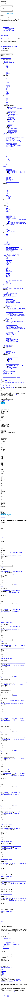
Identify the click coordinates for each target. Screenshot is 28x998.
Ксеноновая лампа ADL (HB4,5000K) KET (10, 831)
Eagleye (10, 358)
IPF (6, 74)
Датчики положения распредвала (13, 329)
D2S (7, 191)
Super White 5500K (12, 131)
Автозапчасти (6, 319)
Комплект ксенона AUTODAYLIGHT (16, 171)
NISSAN (8, 273)
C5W (7, 87)
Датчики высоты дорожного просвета (14, 323)
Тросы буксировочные (11, 318)
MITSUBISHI (9, 271)
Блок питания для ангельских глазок (14, 249)
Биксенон (5, 212)
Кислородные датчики (11, 335)
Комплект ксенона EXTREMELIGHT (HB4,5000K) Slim (13, 883)
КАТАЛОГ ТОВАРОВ (6, 58)
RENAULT (8, 274)
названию (24, 515)
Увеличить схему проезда (6, 967)
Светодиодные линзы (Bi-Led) (12, 247)
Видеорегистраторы (10, 300)
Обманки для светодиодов (11, 144)
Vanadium (10, 124)
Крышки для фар (7, 294)
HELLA (7, 68)
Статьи (4, 949)
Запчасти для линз (10, 250)
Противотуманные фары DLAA (10, 255)
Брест (9, 361)
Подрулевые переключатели (12, 341)
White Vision (11, 117)
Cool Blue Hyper (11, 112)
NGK (9, 366)
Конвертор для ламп (10, 290)
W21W (7, 93)
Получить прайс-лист (5, 400)
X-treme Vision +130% (13, 114)
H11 (6, 81)
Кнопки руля (8, 338)
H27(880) (14, 382)
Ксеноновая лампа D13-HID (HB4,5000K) (10, 611)
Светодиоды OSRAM (10, 139)
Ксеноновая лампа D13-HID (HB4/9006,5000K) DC (12, 574)
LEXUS (7, 268)
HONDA (8, 264)
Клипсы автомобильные (8, 345)
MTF (7, 72)
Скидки (6, 61)
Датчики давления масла (11, 325)
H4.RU (4, 989)
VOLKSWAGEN (9, 279)
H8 (6, 156)
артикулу (3, 517)
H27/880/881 (8, 196)
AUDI (7, 257)
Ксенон (5, 166)
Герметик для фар (7, 295)
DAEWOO (8, 261)
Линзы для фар (6, 244)
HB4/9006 (8, 86)
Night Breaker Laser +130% (14, 109)
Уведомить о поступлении (6, 622)
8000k (7, 204)
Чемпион (8, 69)
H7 (6, 80)
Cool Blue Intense (12, 111)
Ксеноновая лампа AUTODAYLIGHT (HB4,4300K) (12, 739)
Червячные (8, 351)
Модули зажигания (10, 340)
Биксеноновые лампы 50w (12, 217)
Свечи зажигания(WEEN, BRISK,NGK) (14, 365)
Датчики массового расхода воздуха (14, 327)
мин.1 (2, 567)
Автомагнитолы (9, 299)
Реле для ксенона (9, 179)
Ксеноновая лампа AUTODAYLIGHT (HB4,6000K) (12, 665)
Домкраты (8, 310)
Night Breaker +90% (12, 132)
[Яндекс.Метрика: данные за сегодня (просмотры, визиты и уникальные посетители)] (5, 977)
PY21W (10, 385)
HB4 (24, 382)
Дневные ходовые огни (8, 284)
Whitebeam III (11, 121)
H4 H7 (7, 229)
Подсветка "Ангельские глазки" (13, 254)
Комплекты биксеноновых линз (13, 251)
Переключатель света (10, 344)
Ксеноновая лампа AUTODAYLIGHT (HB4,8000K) (12, 648)
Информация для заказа (8, 28)
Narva (7, 67)
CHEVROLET (9, 260)
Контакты (5, 32)
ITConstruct (17, 979)
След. (2, 537)
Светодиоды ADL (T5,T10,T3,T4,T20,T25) (15, 137)
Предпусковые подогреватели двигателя (15, 314)
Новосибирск (6, 995)
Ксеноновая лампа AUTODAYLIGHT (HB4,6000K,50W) (13, 684)
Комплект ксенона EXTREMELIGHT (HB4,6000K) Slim (13, 865)
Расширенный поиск (5, 56)
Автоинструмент (9, 355)
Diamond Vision (11, 119)
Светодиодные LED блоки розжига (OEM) (15, 145)
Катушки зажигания (10, 334)
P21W (7, 91)
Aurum (9, 126)
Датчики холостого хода (11, 333)
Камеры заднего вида (10, 301)
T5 (6, 88)
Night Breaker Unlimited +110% (15, 108)
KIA (7, 267)
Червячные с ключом (10, 352)
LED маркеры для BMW (11, 143)
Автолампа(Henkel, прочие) (12, 357)
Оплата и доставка (7, 29)
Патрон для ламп (9, 292)
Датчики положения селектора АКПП (14, 331)
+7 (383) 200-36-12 (5, 960)
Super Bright (8, 73)
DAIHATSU (8, 262)
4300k (7, 100)
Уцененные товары (7, 375)
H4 (6, 79)
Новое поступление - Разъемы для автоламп (13, 939)
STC (9, 360)
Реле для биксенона (10, 224)
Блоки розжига (9, 169)
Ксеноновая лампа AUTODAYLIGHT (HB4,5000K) (12, 703)
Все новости (6, 948)
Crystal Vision (11, 118)
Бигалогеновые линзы (11, 248)
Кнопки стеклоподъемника (12, 339)
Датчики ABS (9, 322)
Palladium (10, 125)
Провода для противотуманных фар (14, 280)
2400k (7, 96)
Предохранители (9, 313)
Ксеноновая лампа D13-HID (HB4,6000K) (10, 592)
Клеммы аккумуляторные (11, 362)
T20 (6, 164)
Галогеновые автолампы (8, 62)
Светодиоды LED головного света (13, 135)
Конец (2, 539)
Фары (4, 370)
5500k (7, 104)
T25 (6, 165)
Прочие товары (6, 353)
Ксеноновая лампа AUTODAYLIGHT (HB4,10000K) (12, 775)
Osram (7, 65)
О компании (6, 27)
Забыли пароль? (10, 13)
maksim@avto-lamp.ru (15, 991)
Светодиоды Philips (10, 138)
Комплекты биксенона (11, 218)
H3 (6, 78)
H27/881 (7, 83)
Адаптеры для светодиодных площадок (14, 147)
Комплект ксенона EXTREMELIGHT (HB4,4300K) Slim (13, 900)
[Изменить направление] (13, 515)
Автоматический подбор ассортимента (11, 377)
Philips (7, 66)
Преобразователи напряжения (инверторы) (15, 315)
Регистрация (6, 35)
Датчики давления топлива (12, 326)
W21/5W (8, 92)
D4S (7, 193)
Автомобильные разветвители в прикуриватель (16, 309)
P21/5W (7, 89)
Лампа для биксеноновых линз (12, 253)
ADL (7, 206)
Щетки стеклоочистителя (11, 367)
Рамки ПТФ (8, 283)
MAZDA (8, 269)
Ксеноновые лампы (10, 177)
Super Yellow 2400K (12, 128)
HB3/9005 (8, 85)
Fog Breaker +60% (12, 107)
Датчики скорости (10, 332)
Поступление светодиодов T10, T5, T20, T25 (13, 944)
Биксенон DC (9, 215)
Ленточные (8, 348)
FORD (7, 263)
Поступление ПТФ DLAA (9, 941)
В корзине (3, 48)
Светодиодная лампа (8, 133)
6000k (7, 203)
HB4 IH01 (8, 230)
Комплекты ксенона (10, 170)
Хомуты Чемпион (7, 346)
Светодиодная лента (10, 146)
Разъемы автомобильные (11, 293)
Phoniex (10, 359)
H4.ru (15, 394)
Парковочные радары (10, 303)
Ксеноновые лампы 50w (11, 178)
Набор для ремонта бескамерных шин (14, 312)
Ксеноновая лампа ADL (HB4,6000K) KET (10, 813)
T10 (6, 163)
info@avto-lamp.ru (4, 962)
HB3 (22, 382)
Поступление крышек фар (9, 946)
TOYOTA (8, 276)
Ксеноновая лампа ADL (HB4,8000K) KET (10, 794)
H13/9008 (8, 226)
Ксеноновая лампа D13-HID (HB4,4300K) (10, 629)
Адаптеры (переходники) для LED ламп (15, 141)
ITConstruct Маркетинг (16, 980)
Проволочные (9, 349)
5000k (7, 102)
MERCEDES (8, 270)
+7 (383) (5, 44)
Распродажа (5, 374)
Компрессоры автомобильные (12, 364)
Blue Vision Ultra (12, 115)
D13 (7, 208)
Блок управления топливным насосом (14, 321)
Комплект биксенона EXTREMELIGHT (17, 222)
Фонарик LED (9, 368)
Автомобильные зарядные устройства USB (15, 308)
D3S (7, 192)
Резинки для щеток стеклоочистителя (14, 316)
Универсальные (9, 281)
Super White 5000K (12, 130)
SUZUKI (8, 275)
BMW (7, 258)
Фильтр (3, 403)
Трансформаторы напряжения (12, 305)
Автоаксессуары (7, 306)
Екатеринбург (6, 996)
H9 (9, 382)
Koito (7, 70)
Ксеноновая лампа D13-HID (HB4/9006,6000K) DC (12, 555)
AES (7, 241)
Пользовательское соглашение (7, 981)
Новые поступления (7, 373)
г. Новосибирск (4, 38)
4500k (7, 101)
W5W (7, 94)
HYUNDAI (8, 266)
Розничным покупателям (8, 30)
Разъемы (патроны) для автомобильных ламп (13, 288)
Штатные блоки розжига (11, 180)
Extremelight (8, 209)
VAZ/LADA (8, 277)
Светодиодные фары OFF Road (13, 140)
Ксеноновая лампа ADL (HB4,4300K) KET (10, 848)
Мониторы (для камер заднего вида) (14, 302)
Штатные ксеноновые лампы (12, 182)
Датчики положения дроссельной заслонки (15, 328)
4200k (7, 99)
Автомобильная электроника (9, 296)
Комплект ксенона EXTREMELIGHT (16, 174)
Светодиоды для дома (10, 148)
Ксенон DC (8, 176)
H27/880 (7, 82)
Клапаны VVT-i (9, 336)
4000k (7, 98)
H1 (6, 76)
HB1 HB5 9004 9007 (10, 231)
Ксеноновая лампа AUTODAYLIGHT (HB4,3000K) (12, 758)
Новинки (5, 372)
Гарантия (5, 31)
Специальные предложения (9, 371)
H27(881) (18, 382)
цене (20, 515)
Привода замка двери (10, 342)
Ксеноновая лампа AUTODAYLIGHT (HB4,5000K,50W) (13, 720)
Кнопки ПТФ (9, 282)
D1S (7, 190)
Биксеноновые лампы (10, 216)
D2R (7, 195)
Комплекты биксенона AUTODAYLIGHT (17, 223)
